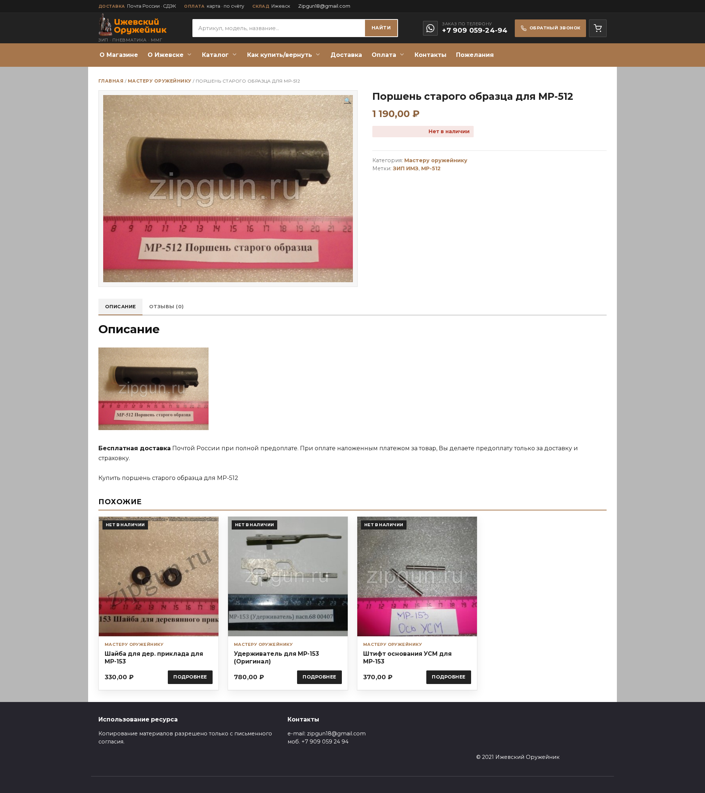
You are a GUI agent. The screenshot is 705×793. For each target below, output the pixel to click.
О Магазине (119, 54)
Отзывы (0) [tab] (166, 306)
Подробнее (190, 677)
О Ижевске (166, 54)
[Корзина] (598, 28)
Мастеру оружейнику (160, 81)
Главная (110, 81)
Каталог (215, 54)
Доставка (346, 54)
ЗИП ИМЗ (406, 168)
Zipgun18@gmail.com (324, 6)
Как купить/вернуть (279, 54)
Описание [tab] (120, 306)
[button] (347, 101)
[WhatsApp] (430, 28)
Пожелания (475, 54)
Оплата (384, 54)
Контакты (430, 54)
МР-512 (431, 168)
